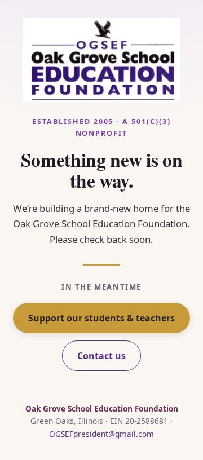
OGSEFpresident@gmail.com (101, 433)
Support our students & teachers (101, 318)
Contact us (101, 356)
